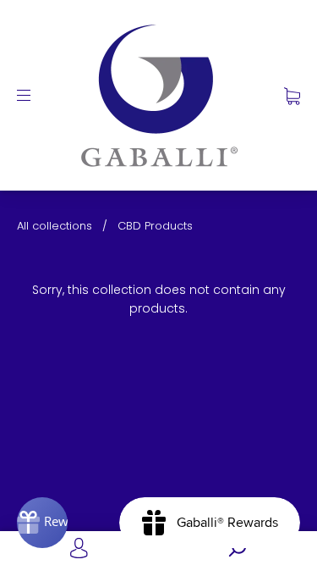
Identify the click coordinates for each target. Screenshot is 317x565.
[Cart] (292, 94)
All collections (54, 226)
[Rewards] (42, 522)
